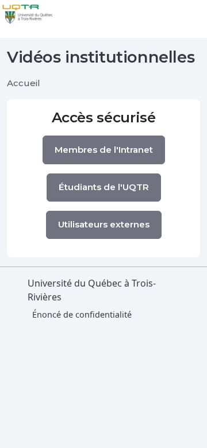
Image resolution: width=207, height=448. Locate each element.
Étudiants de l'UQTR (104, 186)
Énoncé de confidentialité (82, 314)
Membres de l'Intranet (104, 149)
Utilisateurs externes (104, 224)
